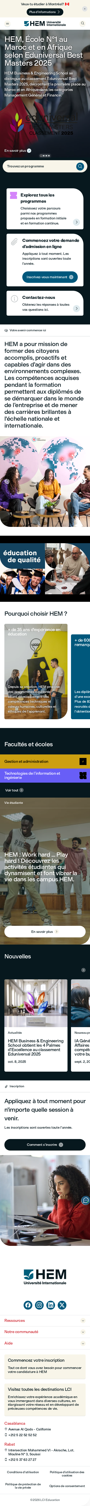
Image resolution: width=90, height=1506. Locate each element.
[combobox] (45, 166)
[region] (45, 569)
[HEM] (45, 23)
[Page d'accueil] (45, 1293)
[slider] (29, 585)
